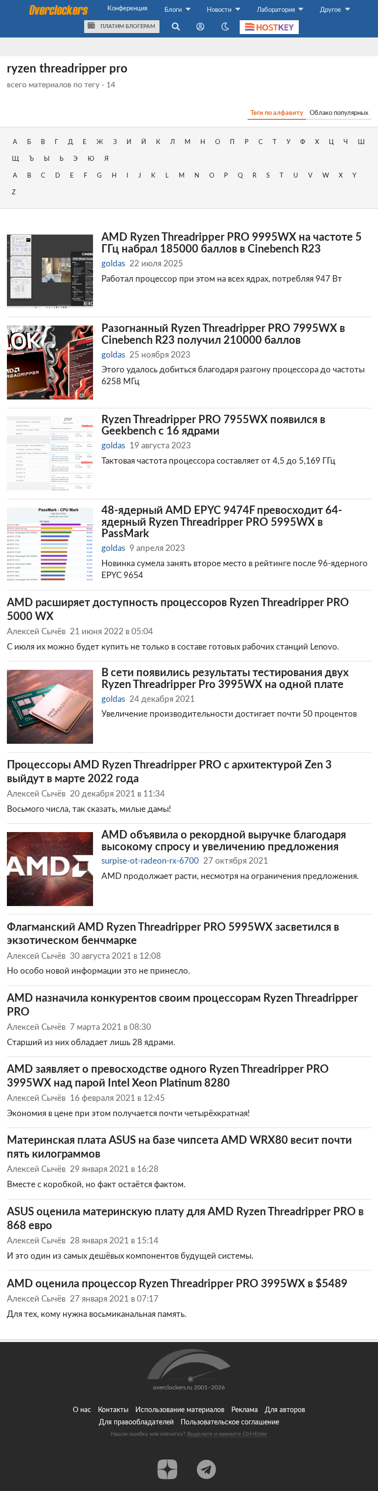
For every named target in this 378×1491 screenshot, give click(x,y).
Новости (220, 10)
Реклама (244, 1410)
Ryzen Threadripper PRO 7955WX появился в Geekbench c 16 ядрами (213, 426)
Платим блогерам (127, 26)
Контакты (113, 1410)
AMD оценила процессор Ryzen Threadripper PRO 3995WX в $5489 (177, 1284)
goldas (113, 263)
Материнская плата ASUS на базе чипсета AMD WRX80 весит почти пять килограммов (179, 1147)
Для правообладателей (136, 1422)
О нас (82, 1410)
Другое (331, 10)
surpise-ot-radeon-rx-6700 (150, 861)
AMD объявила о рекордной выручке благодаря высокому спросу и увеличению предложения (223, 841)
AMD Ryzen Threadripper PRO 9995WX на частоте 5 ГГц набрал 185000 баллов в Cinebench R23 (231, 243)
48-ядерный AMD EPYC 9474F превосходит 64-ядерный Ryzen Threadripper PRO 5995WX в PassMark (221, 522)
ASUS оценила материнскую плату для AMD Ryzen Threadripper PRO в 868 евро (185, 1219)
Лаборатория (276, 10)
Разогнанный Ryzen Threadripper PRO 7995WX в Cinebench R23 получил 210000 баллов (223, 335)
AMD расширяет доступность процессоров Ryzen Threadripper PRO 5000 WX (178, 610)
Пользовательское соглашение (230, 1422)
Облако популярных (339, 113)
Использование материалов (179, 1410)
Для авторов (285, 1410)
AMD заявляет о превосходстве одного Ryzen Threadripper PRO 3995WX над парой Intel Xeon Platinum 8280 (168, 1076)
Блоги (173, 10)
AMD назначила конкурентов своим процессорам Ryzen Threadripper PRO (182, 1005)
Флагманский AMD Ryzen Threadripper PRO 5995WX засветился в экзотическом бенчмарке (173, 934)
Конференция (127, 8)
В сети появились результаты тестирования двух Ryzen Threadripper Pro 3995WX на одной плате (224, 679)
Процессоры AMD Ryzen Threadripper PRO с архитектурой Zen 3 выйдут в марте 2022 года (169, 772)
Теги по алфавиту (277, 113)
